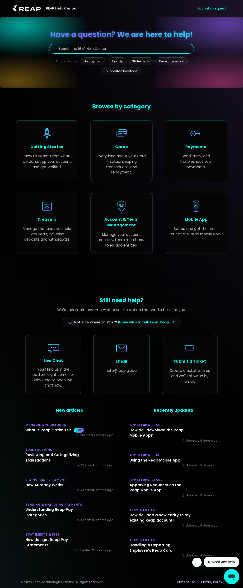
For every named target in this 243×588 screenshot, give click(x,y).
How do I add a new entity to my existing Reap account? (160, 518)
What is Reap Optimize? (53, 430)
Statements (141, 61)
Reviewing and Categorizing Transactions (52, 457)
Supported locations (121, 71)
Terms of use (185, 582)
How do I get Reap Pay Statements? (46, 542)
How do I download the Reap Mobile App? (157, 433)
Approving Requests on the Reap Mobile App (155, 487)
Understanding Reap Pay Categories (49, 512)
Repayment (93, 61)
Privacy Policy (211, 582)
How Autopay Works (44, 484)
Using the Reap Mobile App (155, 460)
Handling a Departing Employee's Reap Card (151, 547)
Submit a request (211, 8)
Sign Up (117, 61)
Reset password (171, 61)
